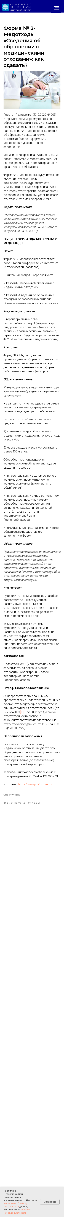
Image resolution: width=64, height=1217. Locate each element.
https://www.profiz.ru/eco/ (35, 784)
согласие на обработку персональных (15, 1205)
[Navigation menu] (56, 8)
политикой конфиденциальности (17, 1211)
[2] (22, 712)
